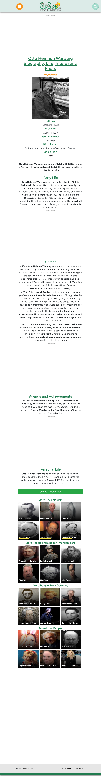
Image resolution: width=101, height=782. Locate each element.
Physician (50, 140)
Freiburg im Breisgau (34, 148)
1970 (55, 132)
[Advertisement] (50, 738)
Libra (50, 155)
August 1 (47, 132)
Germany (72, 148)
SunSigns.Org (28, 768)
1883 (56, 125)
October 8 (47, 125)
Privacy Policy (67, 768)
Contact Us (79, 768)
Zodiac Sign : (50, 151)
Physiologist (50, 74)
